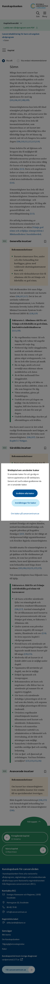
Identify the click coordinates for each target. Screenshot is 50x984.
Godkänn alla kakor (25, 493)
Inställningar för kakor (25, 502)
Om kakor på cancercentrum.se (25, 513)
